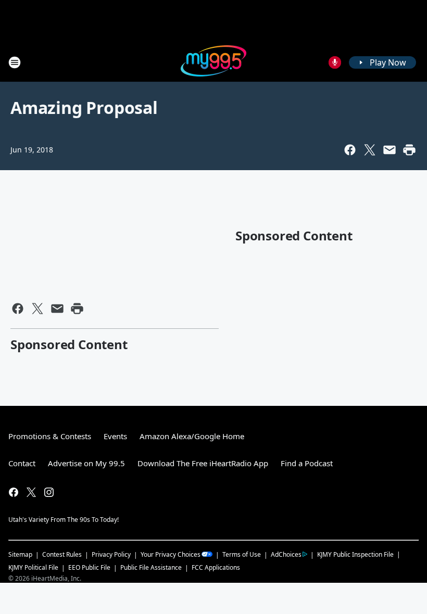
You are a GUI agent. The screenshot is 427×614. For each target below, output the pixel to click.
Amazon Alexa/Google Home (192, 436)
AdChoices (286, 554)
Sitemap (20, 554)
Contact (21, 463)
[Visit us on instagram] (49, 492)
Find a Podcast (307, 463)
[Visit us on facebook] (13, 492)
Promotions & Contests (49, 436)
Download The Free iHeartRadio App (202, 463)
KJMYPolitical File (33, 567)
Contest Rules (62, 554)
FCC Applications (216, 567)
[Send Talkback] (335, 62)
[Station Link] (213, 62)
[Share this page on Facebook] (350, 150)
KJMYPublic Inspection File (355, 554)
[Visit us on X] (31, 492)
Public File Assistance (151, 567)
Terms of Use (241, 554)
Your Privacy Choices (170, 554)
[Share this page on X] (369, 150)
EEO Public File (89, 567)
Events (115, 436)
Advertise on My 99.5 (86, 463)
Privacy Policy (111, 554)
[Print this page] (409, 150)
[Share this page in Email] (389, 150)
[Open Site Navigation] (14, 62)
